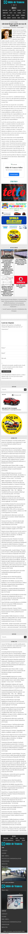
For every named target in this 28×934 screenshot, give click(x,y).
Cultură (8, 15)
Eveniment (19, 10)
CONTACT (11, 838)
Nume (3, 348)
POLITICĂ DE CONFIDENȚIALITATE (8, 840)
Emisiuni (14, 10)
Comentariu (5, 329)
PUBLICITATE (18, 840)
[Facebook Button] (12, 5)
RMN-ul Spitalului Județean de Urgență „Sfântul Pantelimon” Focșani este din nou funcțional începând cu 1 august (12, 482)
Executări (14, 17)
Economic (19, 12)
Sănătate (17, 15)
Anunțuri (9, 17)
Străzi (13, 15)
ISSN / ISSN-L (22, 838)
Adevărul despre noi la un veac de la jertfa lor (14, 25)
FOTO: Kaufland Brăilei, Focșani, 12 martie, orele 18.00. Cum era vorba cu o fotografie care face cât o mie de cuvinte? (21, 262)
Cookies (23, 17)
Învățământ (23, 15)
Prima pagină (5, 10)
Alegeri (4, 15)
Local (15, 12)
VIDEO (10, 10)
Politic (11, 12)
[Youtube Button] (14, 5)
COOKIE (16, 838)
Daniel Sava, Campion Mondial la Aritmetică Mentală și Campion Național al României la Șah (13, 590)
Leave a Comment (21, 27)
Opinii (5, 17)
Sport (24, 12)
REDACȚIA (23, 840)
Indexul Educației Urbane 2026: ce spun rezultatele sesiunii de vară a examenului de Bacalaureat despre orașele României (13, 467)
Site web (3, 358)
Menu (15, 8)
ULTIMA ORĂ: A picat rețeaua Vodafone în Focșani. (20, 286)
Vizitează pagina (14, 174)
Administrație (5, 12)
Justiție (24, 10)
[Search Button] (16, 5)
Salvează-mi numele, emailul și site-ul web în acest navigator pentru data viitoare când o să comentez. (13, 367)
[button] (4, 933)
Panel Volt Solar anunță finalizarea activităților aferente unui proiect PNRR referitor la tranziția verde (13, 604)
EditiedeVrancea (7, 27)
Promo (18, 17)
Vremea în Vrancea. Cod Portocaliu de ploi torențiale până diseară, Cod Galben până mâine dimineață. (12, 522)
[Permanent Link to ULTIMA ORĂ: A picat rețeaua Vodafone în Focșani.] (20, 280)
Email (3, 353)
